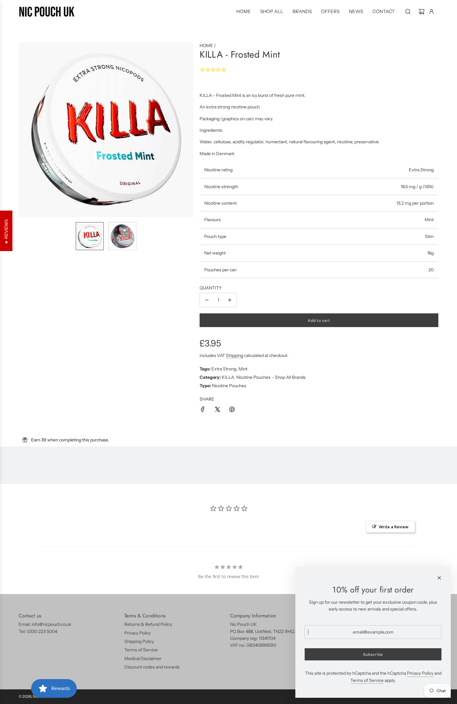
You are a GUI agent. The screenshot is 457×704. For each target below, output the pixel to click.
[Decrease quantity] (207, 300)
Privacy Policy (420, 673)
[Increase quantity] (230, 300)
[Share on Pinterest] (232, 410)
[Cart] (421, 11)
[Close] (439, 578)
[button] (24, 130)
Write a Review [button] (394, 527)
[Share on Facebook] (203, 410)
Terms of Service (367, 680)
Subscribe (373, 654)
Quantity (211, 288)
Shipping (234, 355)
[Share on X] (217, 410)
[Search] (408, 11)
